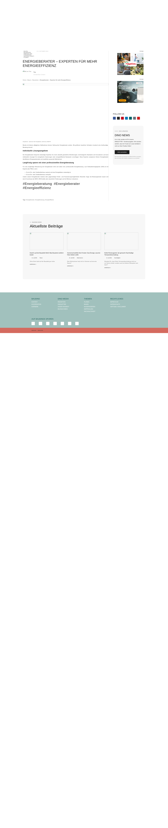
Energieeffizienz (49, 199)
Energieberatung (39, 199)
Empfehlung (28, 53)
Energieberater (30, 199)
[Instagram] (118, 118)
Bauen (26, 51)
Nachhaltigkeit (29, 56)
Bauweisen (27, 52)
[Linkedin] (126, 118)
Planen (26, 57)
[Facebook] (114, 118)
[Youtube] (138, 118)
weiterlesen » (33, 264)
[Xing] (130, 118)
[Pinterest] (122, 118)
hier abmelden (138, 156)
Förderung (27, 55)
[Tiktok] (134, 118)
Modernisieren (80, 257)
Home (24, 80)
